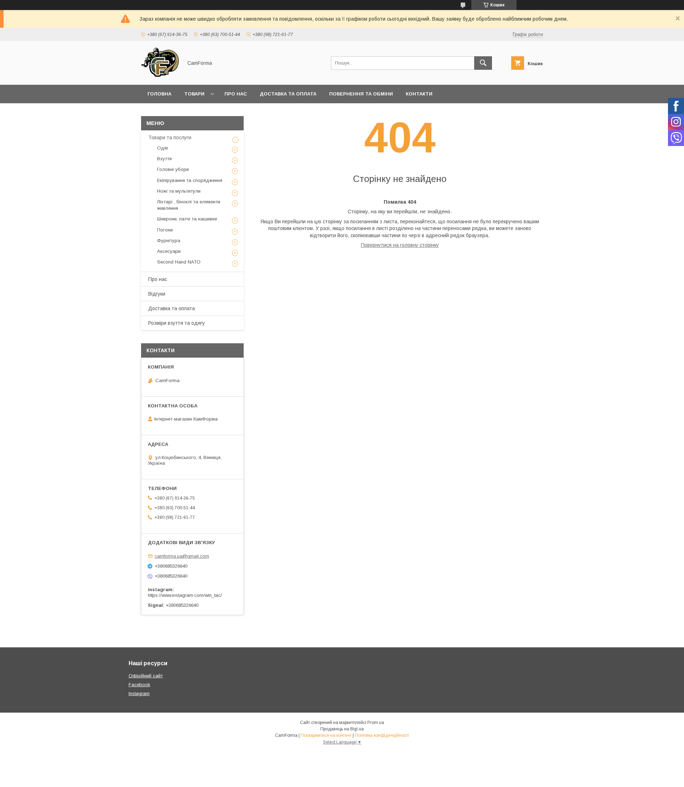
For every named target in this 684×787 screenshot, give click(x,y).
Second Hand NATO (179, 262)
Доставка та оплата (288, 94)
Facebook (139, 684)
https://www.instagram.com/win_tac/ (185, 595)
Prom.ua (375, 722)
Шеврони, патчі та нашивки (187, 218)
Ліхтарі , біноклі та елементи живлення (188, 205)
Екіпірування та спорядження (189, 180)
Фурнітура (168, 240)
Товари (194, 94)
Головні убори (173, 169)
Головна (159, 94)
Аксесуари (169, 251)
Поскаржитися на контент (326, 735)
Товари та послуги (169, 137)
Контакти (419, 94)
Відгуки (156, 294)
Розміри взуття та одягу (176, 323)
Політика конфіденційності (382, 735)
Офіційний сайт (146, 675)
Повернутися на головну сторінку (400, 245)
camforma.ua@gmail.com (182, 556)
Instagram (139, 693)
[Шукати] (483, 63)
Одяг (163, 148)
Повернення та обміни (361, 94)
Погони (165, 230)
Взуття (164, 158)
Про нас (235, 94)
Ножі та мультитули (179, 191)
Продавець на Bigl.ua (342, 728)
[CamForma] (160, 75)
